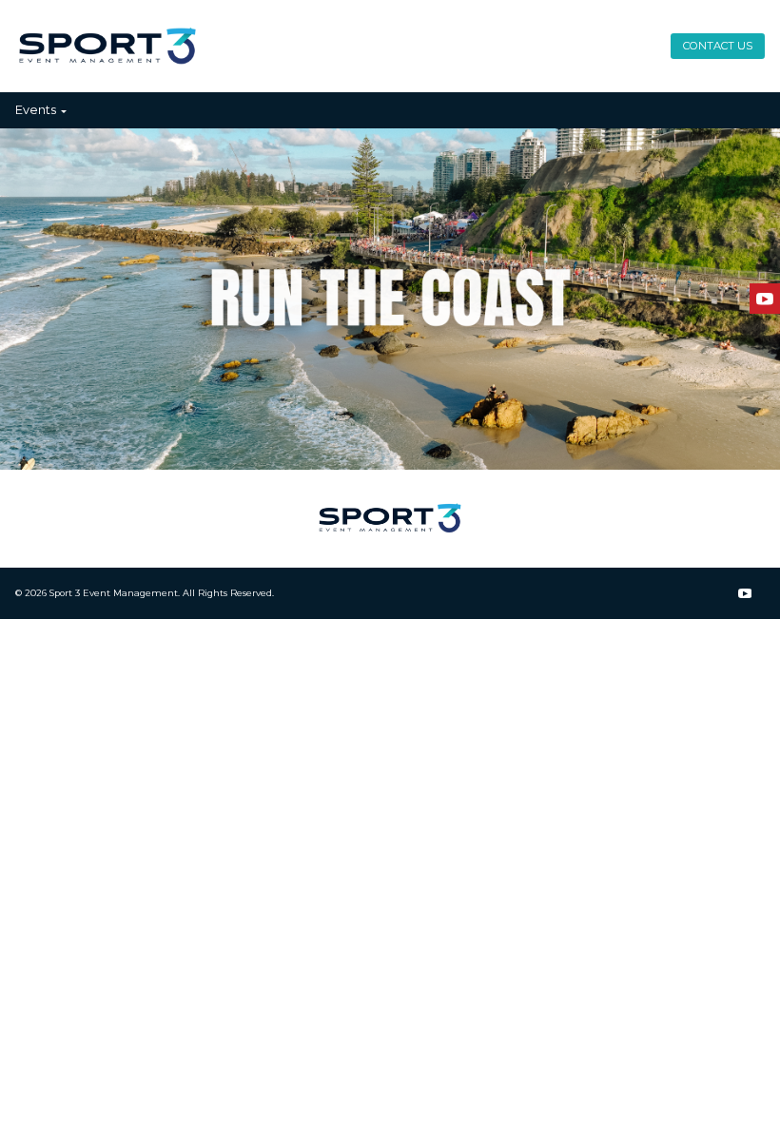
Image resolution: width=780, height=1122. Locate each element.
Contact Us (717, 45)
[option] (390, 299)
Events (35, 110)
